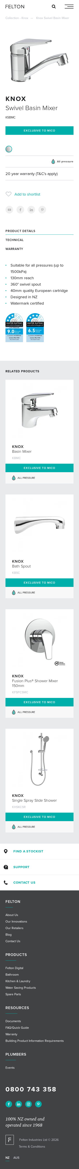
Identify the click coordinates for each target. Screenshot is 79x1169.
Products (16, 954)
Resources (17, 1008)
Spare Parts (13, 994)
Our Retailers (14, 928)
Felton (12, 901)
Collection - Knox (16, 18)
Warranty (14, 249)
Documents (13, 1021)
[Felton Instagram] (28, 1104)
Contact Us (24, 882)
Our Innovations (16, 921)
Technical (14, 240)
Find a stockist (28, 851)
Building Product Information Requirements (34, 1041)
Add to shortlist (27, 194)
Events (10, 1067)
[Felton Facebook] (8, 1104)
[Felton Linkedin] (18, 1104)
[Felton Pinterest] (38, 1104)
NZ (7, 1157)
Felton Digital (14, 968)
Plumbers (15, 1054)
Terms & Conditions (32, 1146)
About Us (11, 915)
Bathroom (12, 974)
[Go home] (16, 6)
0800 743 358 (31, 1089)
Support (21, 867)
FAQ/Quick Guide (17, 1027)
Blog (8, 934)
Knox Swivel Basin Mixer (52, 18)
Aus (16, 1157)
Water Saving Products (20, 987)
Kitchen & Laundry (17, 981)
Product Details (20, 231)
